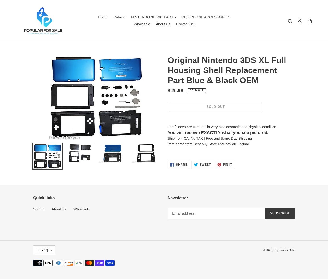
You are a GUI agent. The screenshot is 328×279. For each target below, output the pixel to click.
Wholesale (81, 209)
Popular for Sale (284, 250)
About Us (59, 209)
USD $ (43, 250)
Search (38, 209)
